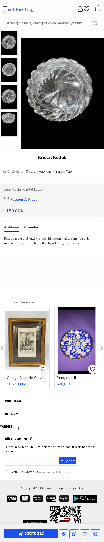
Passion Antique (23, 199)
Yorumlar (31, 227)
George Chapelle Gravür (26, 378)
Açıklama (11, 227)
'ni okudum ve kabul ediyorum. (42, 472)
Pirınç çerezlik (67, 378)
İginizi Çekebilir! (21, 302)
